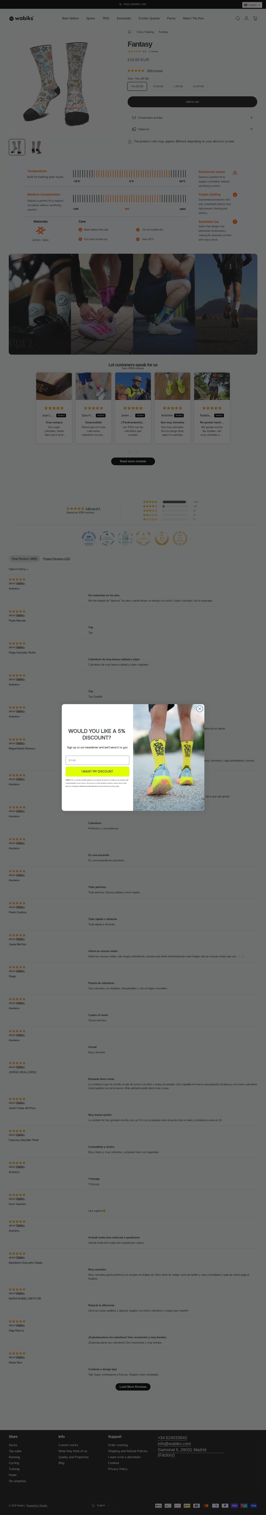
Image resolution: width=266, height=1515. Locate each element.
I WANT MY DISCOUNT (97, 771)
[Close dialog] (200, 709)
